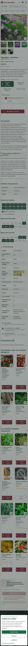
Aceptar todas (14, 632)
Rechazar (14, 636)
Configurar (14, 640)
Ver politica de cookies (8, 643)
